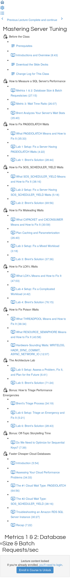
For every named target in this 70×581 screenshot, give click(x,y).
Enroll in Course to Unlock (35, 570)
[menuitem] (2, 9)
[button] (2, 3)
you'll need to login (50, 565)
